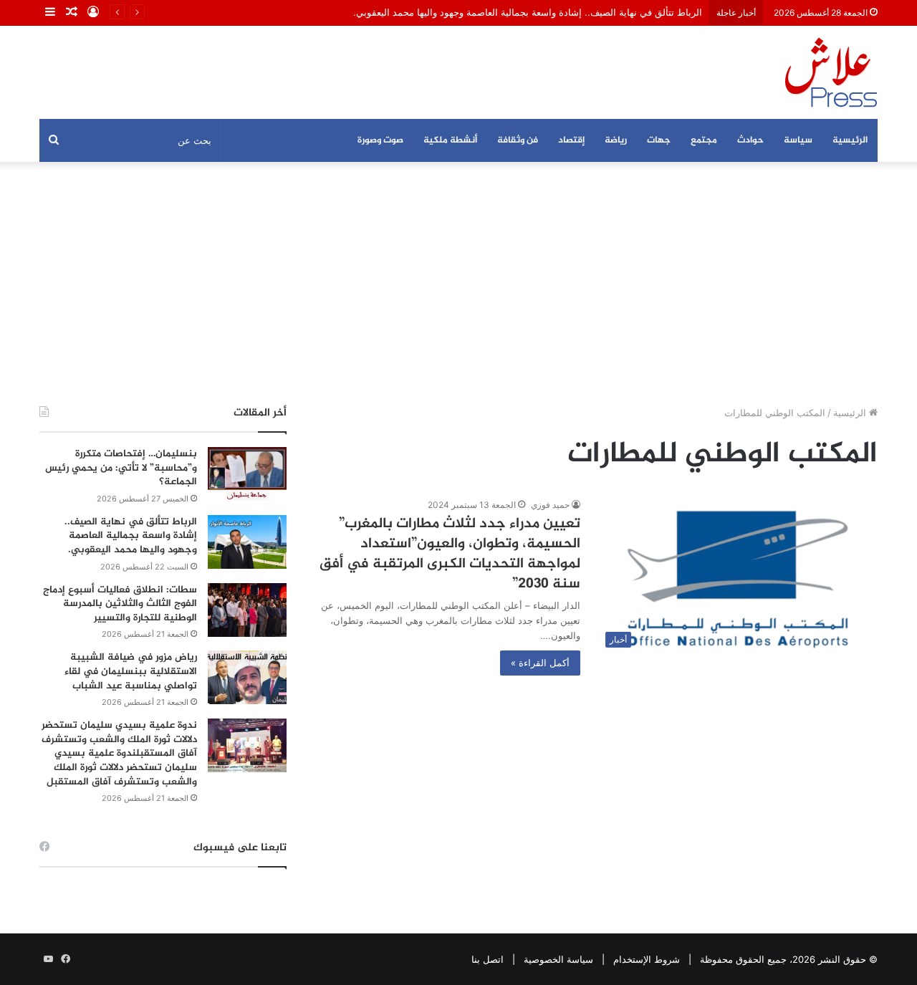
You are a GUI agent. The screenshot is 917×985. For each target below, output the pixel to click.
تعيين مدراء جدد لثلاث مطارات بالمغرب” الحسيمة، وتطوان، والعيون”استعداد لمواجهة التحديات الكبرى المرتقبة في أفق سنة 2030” (450, 554)
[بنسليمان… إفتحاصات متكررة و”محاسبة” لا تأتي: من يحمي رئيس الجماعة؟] (247, 474)
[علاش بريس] (831, 72)
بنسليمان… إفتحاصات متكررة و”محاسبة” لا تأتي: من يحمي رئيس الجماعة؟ (121, 468)
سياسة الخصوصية (558, 959)
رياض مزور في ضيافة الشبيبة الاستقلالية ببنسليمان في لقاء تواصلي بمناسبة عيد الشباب (130, 671)
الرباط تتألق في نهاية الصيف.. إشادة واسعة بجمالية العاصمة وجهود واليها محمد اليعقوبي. (527, 12)
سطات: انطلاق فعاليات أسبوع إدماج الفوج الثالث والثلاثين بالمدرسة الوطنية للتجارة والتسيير (120, 604)
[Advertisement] (458, 283)
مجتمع (704, 140)
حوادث (750, 140)
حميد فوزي (550, 504)
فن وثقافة (517, 140)
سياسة (798, 140)
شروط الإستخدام (646, 959)
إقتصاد (571, 140)
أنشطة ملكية (450, 140)
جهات (659, 140)
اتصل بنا (487, 959)
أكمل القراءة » (540, 662)
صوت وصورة (380, 140)
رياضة (616, 140)
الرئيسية (850, 140)
